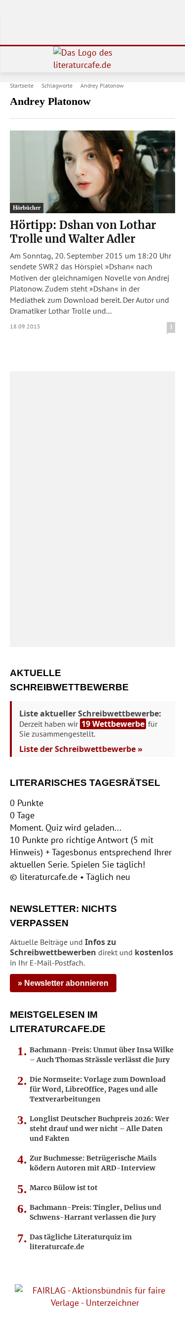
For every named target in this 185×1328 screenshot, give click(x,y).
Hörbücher (26, 207)
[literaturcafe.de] (92, 59)
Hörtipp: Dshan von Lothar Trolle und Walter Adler (83, 232)
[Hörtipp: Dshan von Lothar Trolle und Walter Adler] (92, 171)
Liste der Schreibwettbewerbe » (81, 749)
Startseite (22, 85)
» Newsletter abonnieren (63, 983)
